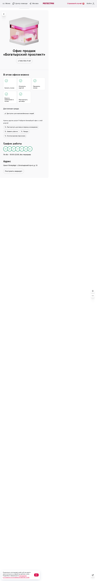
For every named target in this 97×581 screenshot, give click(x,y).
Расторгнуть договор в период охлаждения (22, 127)
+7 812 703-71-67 (24, 61)
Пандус (25, 131)
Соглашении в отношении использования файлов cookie (16, 576)
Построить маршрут (13, 171)
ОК (36, 575)
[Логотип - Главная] (48, 3)
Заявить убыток (12, 131)
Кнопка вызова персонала (16, 136)
